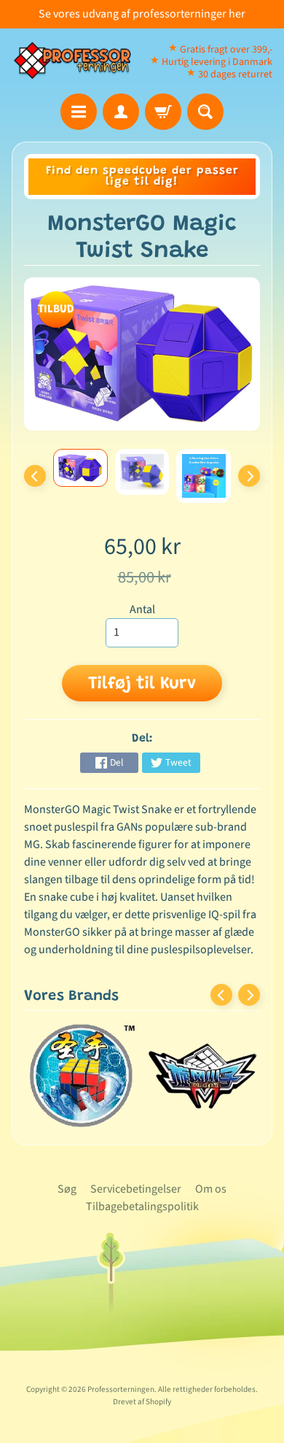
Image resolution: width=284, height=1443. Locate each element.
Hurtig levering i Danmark (217, 62)
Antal (142, 609)
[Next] (249, 476)
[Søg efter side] (205, 111)
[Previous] (35, 476)
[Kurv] (163, 111)
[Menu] (78, 111)
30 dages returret (235, 74)
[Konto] (121, 111)
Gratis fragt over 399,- (226, 50)
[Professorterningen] (77, 61)
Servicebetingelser (135, 1189)
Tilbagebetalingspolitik (142, 1206)
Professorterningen (120, 1389)
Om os (210, 1189)
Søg (67, 1189)
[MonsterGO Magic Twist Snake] (80, 468)
